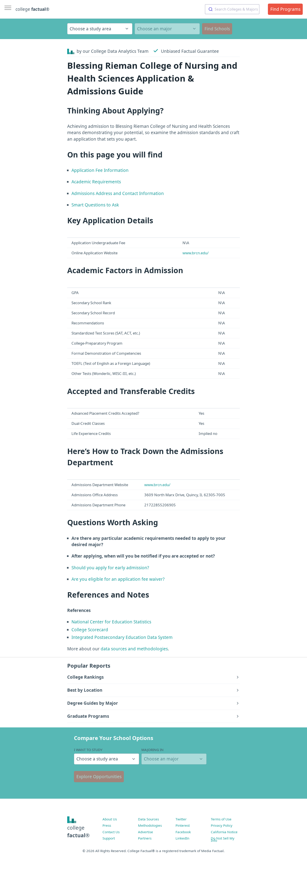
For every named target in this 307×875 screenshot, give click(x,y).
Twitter (181, 819)
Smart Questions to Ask (95, 205)
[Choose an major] (167, 28)
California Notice (224, 832)
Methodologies (150, 825)
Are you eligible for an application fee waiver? (118, 579)
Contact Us (111, 832)
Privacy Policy (221, 825)
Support (108, 838)
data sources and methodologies (134, 649)
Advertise (145, 832)
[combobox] (232, 9)
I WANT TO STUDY (88, 749)
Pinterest (183, 825)
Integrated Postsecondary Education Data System (122, 637)
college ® (32, 9)
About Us (109, 819)
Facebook (183, 832)
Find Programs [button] (285, 9)
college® (78, 831)
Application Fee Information (100, 170)
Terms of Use (221, 819)
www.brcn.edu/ (195, 252)
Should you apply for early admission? (110, 568)
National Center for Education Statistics (111, 622)
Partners (144, 838)
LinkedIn (182, 838)
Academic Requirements (96, 182)
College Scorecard (89, 630)
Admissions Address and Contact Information (117, 193)
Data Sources (148, 819)
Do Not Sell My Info (222, 839)
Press (106, 825)
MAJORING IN (152, 749)
